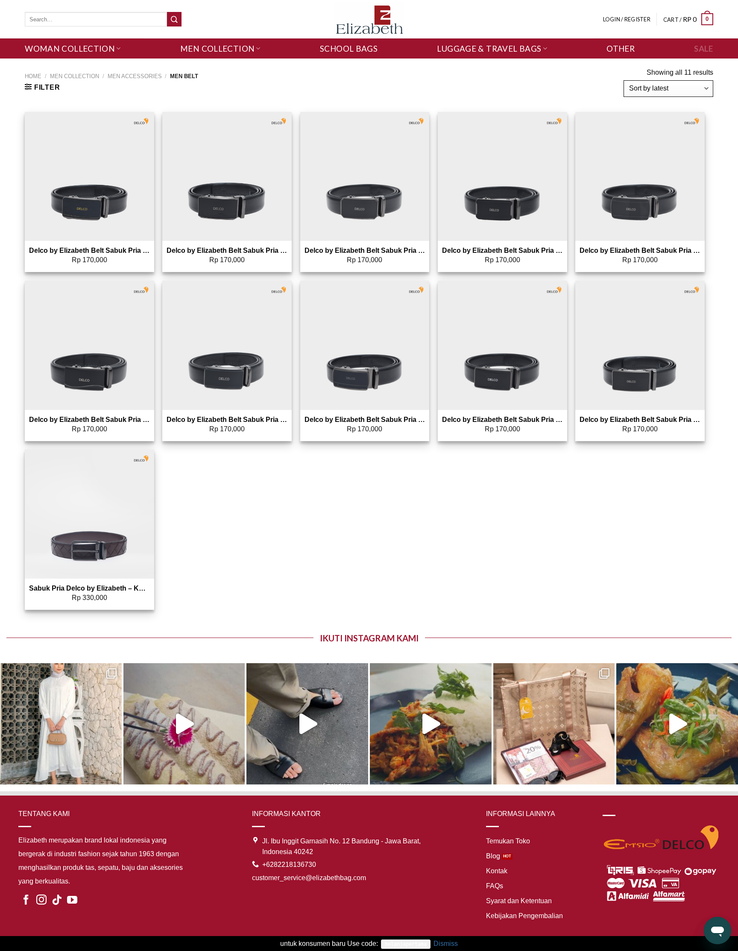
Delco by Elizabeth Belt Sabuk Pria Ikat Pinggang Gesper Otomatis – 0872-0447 (502, 250)
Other (620, 48)
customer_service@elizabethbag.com (309, 877)
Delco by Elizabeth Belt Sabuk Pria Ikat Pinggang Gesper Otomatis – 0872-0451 (640, 419)
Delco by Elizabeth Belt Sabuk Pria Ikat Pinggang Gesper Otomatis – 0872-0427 (227, 419)
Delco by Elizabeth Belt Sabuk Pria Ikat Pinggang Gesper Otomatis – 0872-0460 (502, 419)
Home (33, 76)
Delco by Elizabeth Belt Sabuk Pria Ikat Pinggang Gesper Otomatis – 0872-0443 (640, 250)
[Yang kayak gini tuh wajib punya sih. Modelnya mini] (307, 724)
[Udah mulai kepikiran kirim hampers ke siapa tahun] (554, 724)
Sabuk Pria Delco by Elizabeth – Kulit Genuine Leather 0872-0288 (89, 588)
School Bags (349, 48)
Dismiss (445, 943)
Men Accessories (135, 76)
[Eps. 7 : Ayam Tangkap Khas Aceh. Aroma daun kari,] (677, 724)
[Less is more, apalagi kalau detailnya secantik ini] (61, 724)
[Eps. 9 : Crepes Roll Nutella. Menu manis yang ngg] (184, 724)
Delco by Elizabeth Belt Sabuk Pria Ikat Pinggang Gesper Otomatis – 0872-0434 (89, 419)
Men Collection (217, 48)
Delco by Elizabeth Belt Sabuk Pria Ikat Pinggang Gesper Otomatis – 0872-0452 (227, 250)
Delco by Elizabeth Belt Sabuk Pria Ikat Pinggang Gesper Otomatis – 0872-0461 (89, 250)
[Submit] (174, 19)
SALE (703, 48)
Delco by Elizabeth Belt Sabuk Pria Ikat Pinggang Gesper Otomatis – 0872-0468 (365, 419)
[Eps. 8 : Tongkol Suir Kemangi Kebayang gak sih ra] (431, 724)
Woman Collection (70, 48)
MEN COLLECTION (74, 76)
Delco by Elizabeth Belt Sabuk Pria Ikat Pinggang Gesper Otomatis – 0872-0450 (365, 250)
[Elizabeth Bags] (369, 19)
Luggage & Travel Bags (489, 48)
